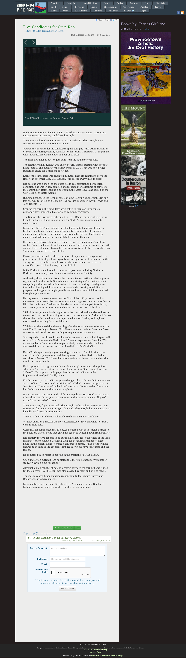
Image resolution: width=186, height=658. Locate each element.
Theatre (144, 7)
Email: (44, 564)
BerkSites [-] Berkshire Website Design (107, 655)
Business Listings (100, 650)
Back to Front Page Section (63, 528)
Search (128, 10)
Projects (98, 10)
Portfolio (79, 7)
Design (120, 3)
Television (129, 7)
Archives (113, 10)
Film (146, 3)
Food (53, 7)
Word (54, 10)
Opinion (134, 3)
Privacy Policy (96, 652)
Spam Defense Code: (41, 570)
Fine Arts (160, 3)
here (145, 28)
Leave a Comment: (39, 548)
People (94, 7)
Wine (65, 10)
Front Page (72, 3)
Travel (158, 7)
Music (65, 7)
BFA (136, 206)
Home (78, 528)
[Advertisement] (67, 618)
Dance (107, 3)
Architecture (90, 3)
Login (143, 10)
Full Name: (42, 559)
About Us (55, 3)
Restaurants (81, 10)
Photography (110, 7)
